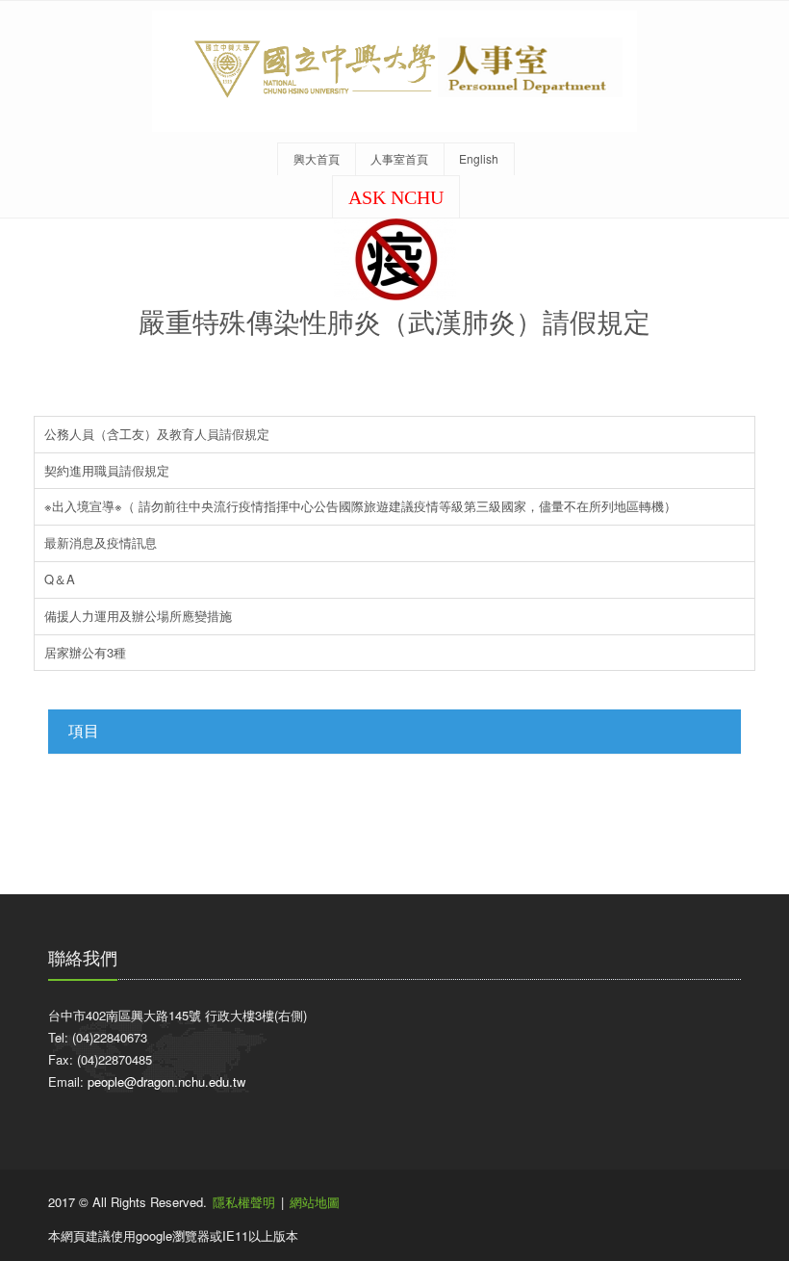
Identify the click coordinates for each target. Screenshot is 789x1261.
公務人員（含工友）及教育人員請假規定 (156, 434)
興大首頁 (316, 158)
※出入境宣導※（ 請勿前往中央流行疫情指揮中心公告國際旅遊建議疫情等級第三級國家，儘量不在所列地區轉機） (360, 506)
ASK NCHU (396, 197)
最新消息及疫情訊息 (100, 542)
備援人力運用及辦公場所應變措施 (138, 615)
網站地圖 (315, 1202)
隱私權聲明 (244, 1202)
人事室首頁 (399, 158)
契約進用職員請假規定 (106, 470)
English (478, 158)
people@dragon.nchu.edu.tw (166, 1081)
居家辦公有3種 (85, 652)
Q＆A (59, 579)
